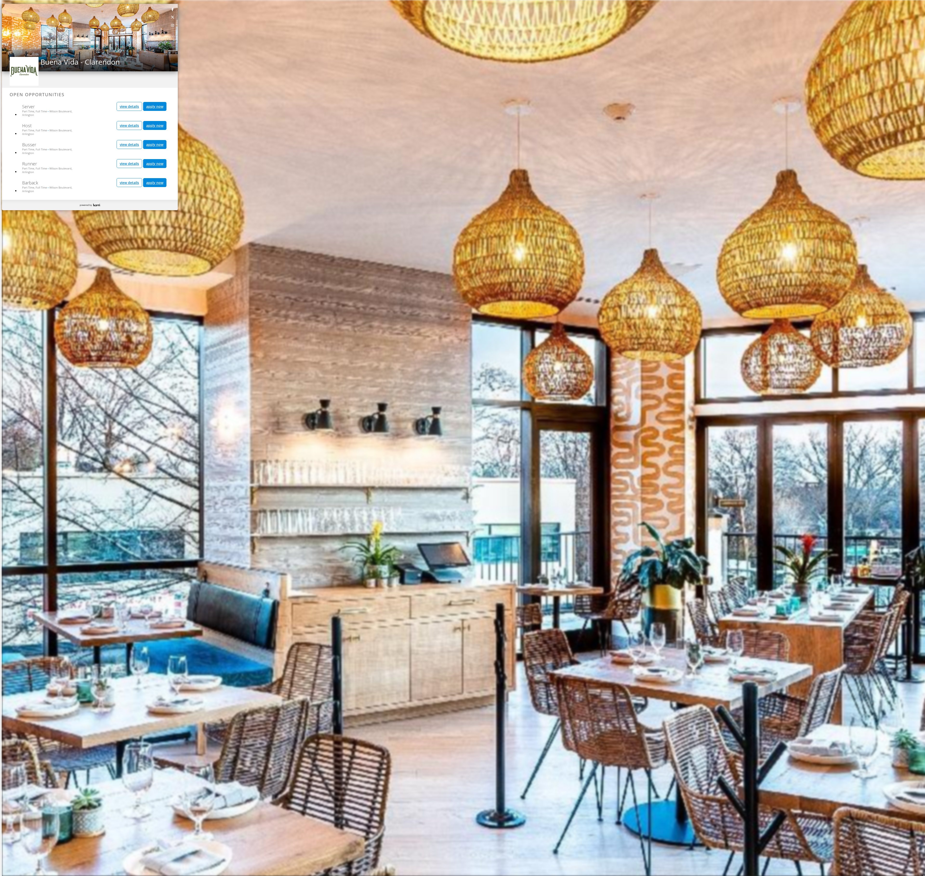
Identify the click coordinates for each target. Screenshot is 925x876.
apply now (154, 106)
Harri (96, 205)
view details (129, 106)
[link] (173, 9)
